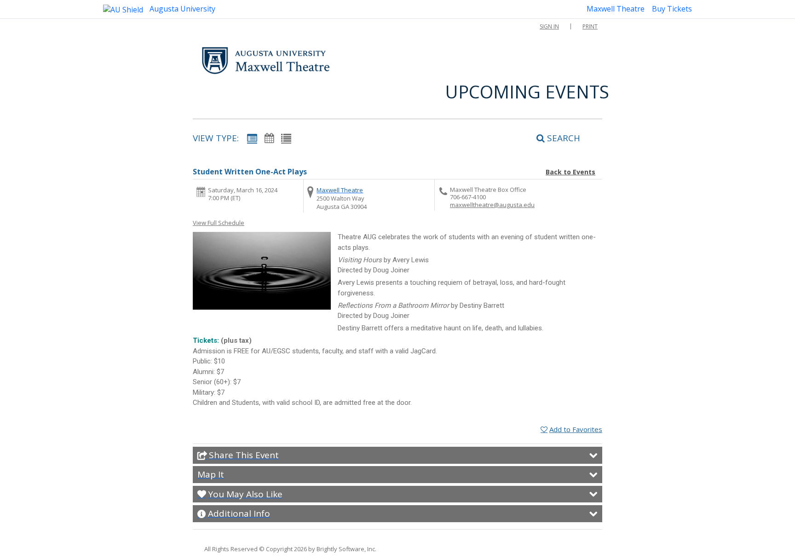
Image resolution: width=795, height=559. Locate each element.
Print (590, 26)
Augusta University (181, 9)
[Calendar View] (269, 138)
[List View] (286, 138)
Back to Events (570, 171)
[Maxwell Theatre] (266, 60)
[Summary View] (252, 138)
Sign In (549, 26)
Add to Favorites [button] (575, 429)
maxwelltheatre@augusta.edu (492, 205)
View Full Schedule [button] (218, 223)
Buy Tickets (672, 9)
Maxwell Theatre (616, 9)
